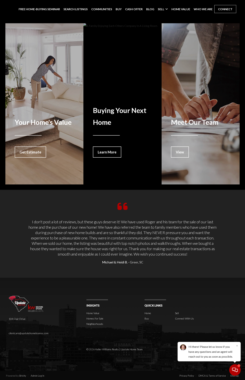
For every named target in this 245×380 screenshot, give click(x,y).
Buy (147, 318)
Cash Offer (134, 9)
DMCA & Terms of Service (212, 375)
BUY (119, 9)
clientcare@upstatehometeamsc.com (28, 333)
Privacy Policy (187, 375)
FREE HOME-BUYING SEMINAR (39, 9)
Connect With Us (184, 318)
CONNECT (225, 9)
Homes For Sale (94, 318)
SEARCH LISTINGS (75, 9)
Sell (177, 313)
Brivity (22, 375)
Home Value (92, 313)
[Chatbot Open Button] (235, 370)
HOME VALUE (180, 9)
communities (101, 9)
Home (148, 313)
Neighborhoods (94, 323)
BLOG (150, 9)
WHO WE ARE (203, 9)
